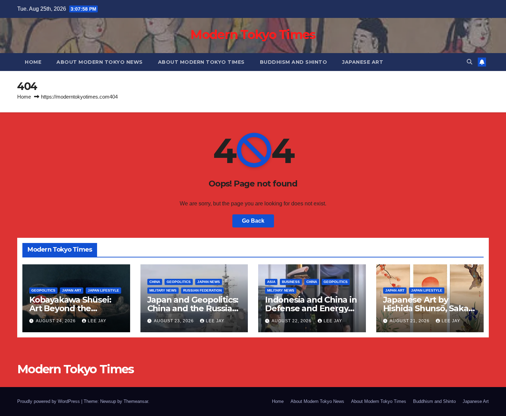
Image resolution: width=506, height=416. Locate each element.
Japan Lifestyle (103, 290)
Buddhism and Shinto (293, 62)
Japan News (208, 282)
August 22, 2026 (292, 320)
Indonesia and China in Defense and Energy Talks (311, 308)
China (154, 282)
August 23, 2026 (174, 320)
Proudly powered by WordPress (49, 401)
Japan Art (71, 290)
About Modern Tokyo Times (201, 62)
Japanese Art (362, 62)
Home (33, 62)
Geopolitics (43, 290)
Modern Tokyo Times (252, 34)
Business (291, 282)
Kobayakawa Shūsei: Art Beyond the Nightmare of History (71, 308)
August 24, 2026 (56, 320)
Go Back (253, 221)
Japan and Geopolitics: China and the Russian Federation (193, 308)
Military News (163, 290)
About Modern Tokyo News (99, 62)
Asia (271, 282)
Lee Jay (97, 320)
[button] (469, 62)
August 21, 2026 (410, 320)
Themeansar (136, 401)
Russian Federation (202, 290)
